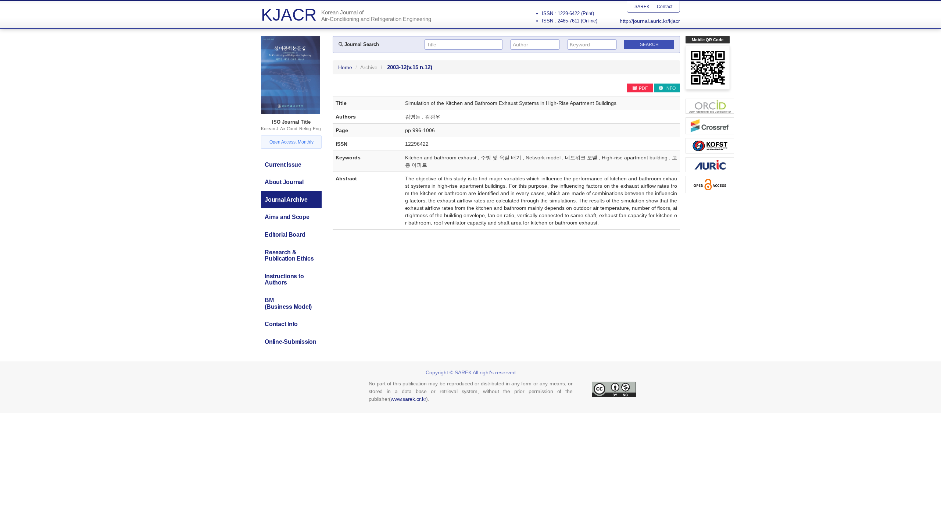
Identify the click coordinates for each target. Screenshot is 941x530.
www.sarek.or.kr (408, 399)
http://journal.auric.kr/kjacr (650, 21)
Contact (664, 6)
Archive (369, 67)
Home (345, 67)
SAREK (642, 6)
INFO (670, 88)
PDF (643, 88)
